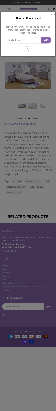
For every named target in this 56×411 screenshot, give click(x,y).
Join (46, 40)
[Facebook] (27, 48)
